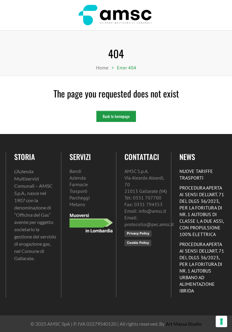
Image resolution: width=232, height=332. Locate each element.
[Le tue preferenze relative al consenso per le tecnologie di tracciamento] (221, 321)
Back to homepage (116, 116)
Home (102, 68)
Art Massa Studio (183, 324)
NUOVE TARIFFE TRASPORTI (196, 174)
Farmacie (78, 184)
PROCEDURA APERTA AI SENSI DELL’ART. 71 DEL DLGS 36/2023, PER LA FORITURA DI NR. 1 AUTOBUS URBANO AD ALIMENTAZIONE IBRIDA (201, 267)
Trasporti (78, 191)
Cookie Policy (138, 243)
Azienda (77, 178)
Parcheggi (79, 198)
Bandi (75, 171)
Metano (77, 204)
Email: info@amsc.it (145, 211)
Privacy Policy (138, 233)
